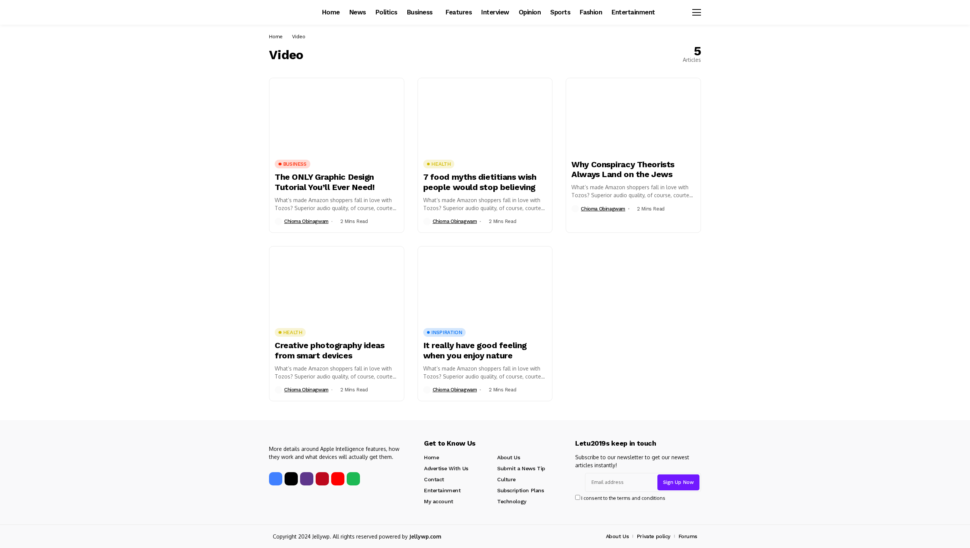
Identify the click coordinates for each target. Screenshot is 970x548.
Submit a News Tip (521, 468)
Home (276, 36)
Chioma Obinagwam (306, 221)
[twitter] (291, 478)
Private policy (653, 536)
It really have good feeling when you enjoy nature (475, 350)
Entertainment (442, 490)
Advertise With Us (446, 468)
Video (298, 36)
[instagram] (306, 478)
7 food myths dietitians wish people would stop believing (480, 182)
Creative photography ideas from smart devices (330, 350)
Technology (511, 501)
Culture (506, 479)
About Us (508, 457)
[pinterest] (322, 478)
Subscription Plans (520, 490)
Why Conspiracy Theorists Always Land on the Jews (622, 169)
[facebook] (275, 478)
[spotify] (353, 478)
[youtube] (337, 478)
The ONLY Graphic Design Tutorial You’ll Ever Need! (325, 182)
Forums (688, 536)
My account (438, 501)
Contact (434, 479)
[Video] (336, 115)
